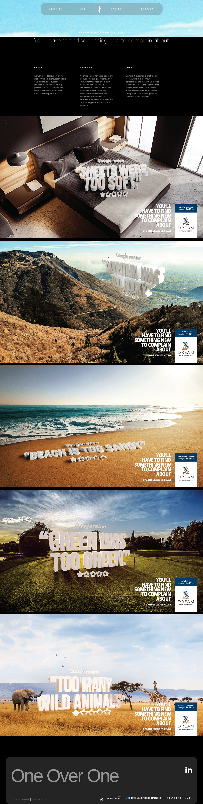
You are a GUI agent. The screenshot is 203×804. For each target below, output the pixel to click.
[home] (99, 9)
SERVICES (55, 9)
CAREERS (117, 9)
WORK (84, 9)
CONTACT (147, 9)
